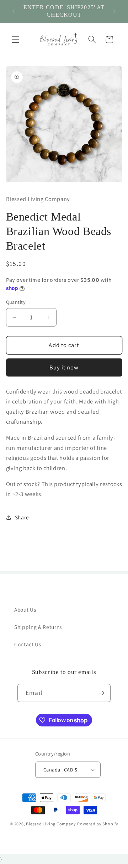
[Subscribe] (101, 693)
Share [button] (22, 517)
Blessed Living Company (51, 823)
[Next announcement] (114, 11)
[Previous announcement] (14, 11)
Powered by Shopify (97, 823)
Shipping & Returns (38, 626)
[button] (15, 39)
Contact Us (27, 644)
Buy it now (64, 367)
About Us (25, 609)
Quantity (16, 302)
